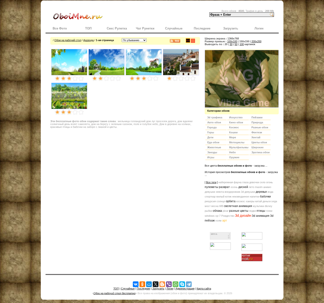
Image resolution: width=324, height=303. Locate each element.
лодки (252, 210)
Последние (202, 28)
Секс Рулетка (117, 28)
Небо (232, 152)
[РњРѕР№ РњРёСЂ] (149, 284)
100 (242, 44)
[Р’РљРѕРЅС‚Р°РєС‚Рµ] (136, 284)
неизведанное (240, 196)
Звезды (212, 152)
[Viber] (169, 284)
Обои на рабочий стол (67, 40)
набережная (225, 182)
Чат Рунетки (145, 28)
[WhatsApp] (175, 284)
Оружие (234, 157)
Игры (210, 157)
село (262, 182)
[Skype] (182, 284)
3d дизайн (243, 215)
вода (270, 191)
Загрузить (230, 28)
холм (218, 220)
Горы (210, 132)
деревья (261, 191)
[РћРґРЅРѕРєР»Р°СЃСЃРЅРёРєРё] (142, 284)
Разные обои (259, 127)
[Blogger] (162, 284)
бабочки (265, 196)
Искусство (236, 117)
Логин (259, 28)
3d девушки (248, 191)
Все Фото (60, 28)
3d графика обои (214, 118)
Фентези (256, 132)
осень (234, 187)
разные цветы (238, 210)
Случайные (173, 28)
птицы (261, 210)
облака (217, 210)
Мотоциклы (236, 142)
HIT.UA (214, 234)
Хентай (255, 137)
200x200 (256, 41)
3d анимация (260, 215)
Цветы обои (259, 142)
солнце (221, 201)
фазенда (88, 40)
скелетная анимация (238, 206)
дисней (243, 187)
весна (214, 206)
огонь (269, 182)
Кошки (233, 132)
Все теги (211, 182)
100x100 (232, 41)
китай (258, 201)
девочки (254, 182)
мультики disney (262, 206)
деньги (267, 201)
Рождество (227, 215)
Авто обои (214, 122)
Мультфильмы (238, 147)
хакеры (250, 201)
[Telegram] (189, 284)
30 (231, 44)
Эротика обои (260, 152)
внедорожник (232, 191)
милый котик (223, 196)
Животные (214, 147)
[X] (155, 284)
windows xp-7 (213, 215)
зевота (220, 191)
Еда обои (213, 142)
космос (240, 201)
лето (251, 187)
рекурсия (210, 201)
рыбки (208, 210)
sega (274, 201)
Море (232, 137)
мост (208, 206)
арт (224, 220)
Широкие (257, 147)
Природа (257, 122)
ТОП (88, 28)
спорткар (210, 196)
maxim (259, 187)
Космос (234, 127)
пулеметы (211, 187)
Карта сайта (204, 288)
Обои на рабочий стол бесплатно (114, 293)
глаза (245, 182)
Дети (210, 137)
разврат (224, 187)
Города (212, 127)
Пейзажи (257, 117)
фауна (237, 182)
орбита (231, 201)
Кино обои (236, 122)
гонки (269, 210)
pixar (225, 210)
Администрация (185, 288)
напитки (254, 196)
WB (221, 206)
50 (236, 44)
